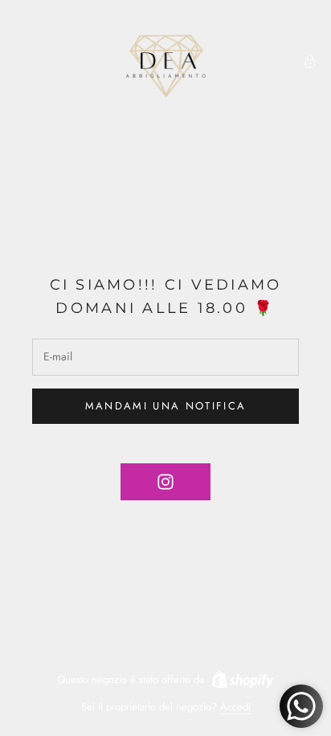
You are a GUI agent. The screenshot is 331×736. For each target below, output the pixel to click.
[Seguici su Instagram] (165, 482)
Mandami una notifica (166, 405)
